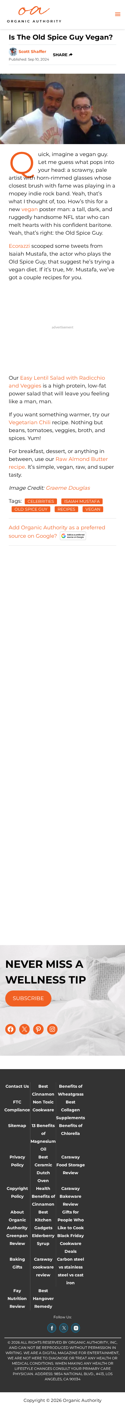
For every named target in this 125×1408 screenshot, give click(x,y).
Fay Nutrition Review (17, 1298)
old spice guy (31, 509)
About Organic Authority (17, 1219)
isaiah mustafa (82, 501)
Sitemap (17, 1125)
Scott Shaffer (32, 51)
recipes (66, 509)
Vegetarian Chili (30, 422)
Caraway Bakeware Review (70, 1196)
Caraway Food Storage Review (70, 1164)
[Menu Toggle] (118, 14)
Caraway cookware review (43, 1267)
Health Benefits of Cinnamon (43, 1196)
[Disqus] (62, 623)
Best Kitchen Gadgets (43, 1219)
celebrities (41, 501)
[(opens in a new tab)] (51, 1328)
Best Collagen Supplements (70, 1109)
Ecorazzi (19, 246)
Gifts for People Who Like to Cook (71, 1219)
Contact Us (17, 1086)
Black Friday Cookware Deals (70, 1243)
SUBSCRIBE (28, 998)
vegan (30, 209)
